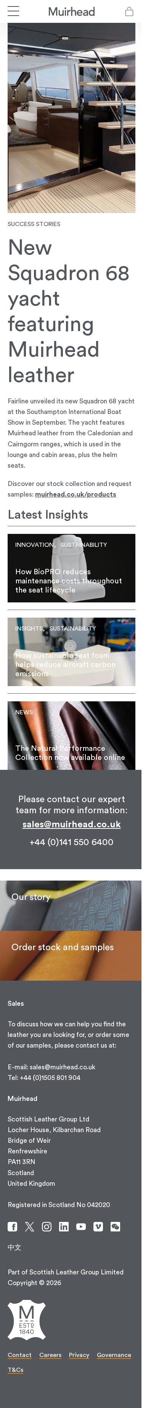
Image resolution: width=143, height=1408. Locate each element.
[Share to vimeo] (98, 1226)
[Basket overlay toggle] (129, 11)
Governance (114, 1355)
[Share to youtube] (81, 1226)
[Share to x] (29, 1226)
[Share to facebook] (12, 1226)
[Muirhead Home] (72, 11)
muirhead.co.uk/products (75, 494)
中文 (14, 1247)
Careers (50, 1355)
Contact (20, 1355)
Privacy (79, 1355)
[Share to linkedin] (64, 1226)
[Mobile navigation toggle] (13, 11)
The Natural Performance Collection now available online (71, 735)
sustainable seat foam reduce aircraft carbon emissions (71, 652)
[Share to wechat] (115, 1226)
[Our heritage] (71, 905)
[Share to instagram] (46, 1226)
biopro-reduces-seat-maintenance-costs (71, 568)
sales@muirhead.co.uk (71, 824)
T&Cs (15, 1370)
